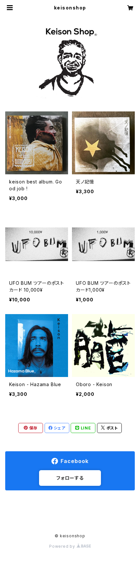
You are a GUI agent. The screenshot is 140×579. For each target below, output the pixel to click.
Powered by (63, 546)
